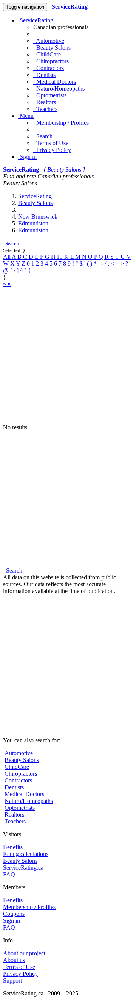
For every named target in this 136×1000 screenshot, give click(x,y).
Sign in (27, 156)
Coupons (14, 914)
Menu (26, 116)
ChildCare (47, 54)
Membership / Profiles (61, 122)
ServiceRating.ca (23, 867)
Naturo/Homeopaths (59, 88)
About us (14, 960)
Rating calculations (25, 854)
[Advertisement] (68, 356)
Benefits (13, 847)
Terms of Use (50, 143)
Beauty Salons (52, 47)
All (7, 257)
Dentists (44, 75)
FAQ (9, 874)
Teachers (45, 109)
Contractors (48, 68)
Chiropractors (51, 61)
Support (12, 980)
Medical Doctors (54, 81)
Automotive (48, 41)
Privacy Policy (52, 150)
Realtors (44, 102)
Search (43, 136)
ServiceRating (35, 20)
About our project (24, 953)
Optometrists (49, 95)
